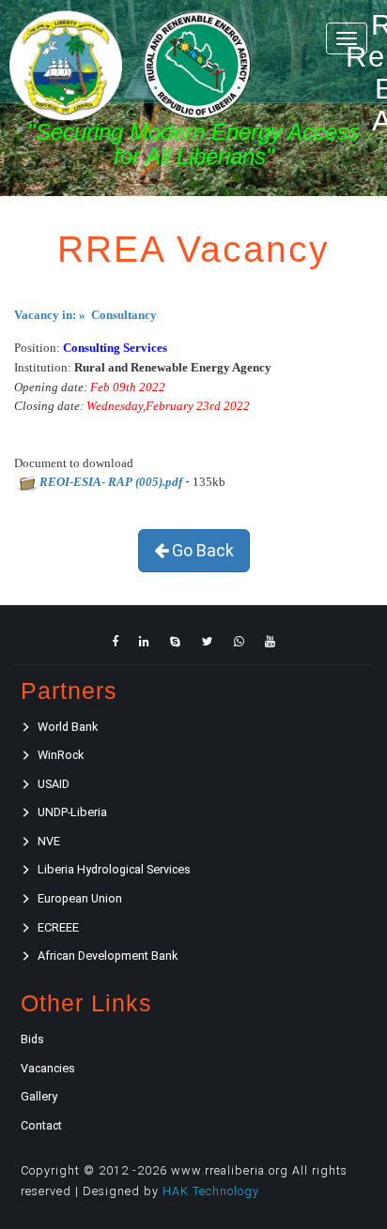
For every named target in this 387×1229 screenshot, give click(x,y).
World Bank (68, 727)
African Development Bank (108, 955)
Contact (41, 1125)
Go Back (201, 550)
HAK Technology (211, 1191)
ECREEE (58, 927)
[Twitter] (207, 641)
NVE (49, 841)
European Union (80, 898)
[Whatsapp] (239, 641)
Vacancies (48, 1068)
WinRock (61, 755)
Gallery (39, 1096)
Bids (32, 1039)
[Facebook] (115, 641)
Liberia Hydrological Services (114, 869)
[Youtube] (270, 641)
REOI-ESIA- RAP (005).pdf (110, 482)
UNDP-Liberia (72, 812)
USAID (54, 784)
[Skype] (175, 641)
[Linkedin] (144, 641)
